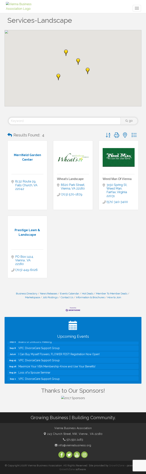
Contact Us (66, 297)
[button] (66, 53)
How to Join (114, 297)
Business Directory (26, 293)
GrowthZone (116, 465)
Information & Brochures (90, 297)
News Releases (48, 293)
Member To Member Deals (111, 293)
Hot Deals (87, 293)
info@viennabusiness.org (74, 445)
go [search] (131, 120)
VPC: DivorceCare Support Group (39, 346)
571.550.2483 (74, 439)
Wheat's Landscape (70, 179)
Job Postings (50, 297)
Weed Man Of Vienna (117, 179)
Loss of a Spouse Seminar (34, 370)
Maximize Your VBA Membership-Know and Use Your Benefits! (56, 364)
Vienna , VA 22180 (74, 433)
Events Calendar (69, 293)
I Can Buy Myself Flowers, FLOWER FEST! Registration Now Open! (59, 352)
